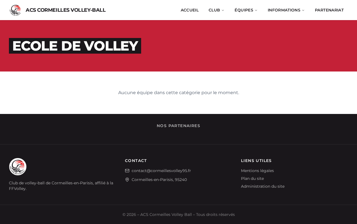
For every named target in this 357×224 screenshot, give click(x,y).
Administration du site (262, 186)
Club (214, 10)
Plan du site (252, 178)
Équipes (244, 10)
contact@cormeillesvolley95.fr (161, 170)
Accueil (190, 10)
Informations (284, 10)
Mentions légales (257, 170)
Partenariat (329, 10)
